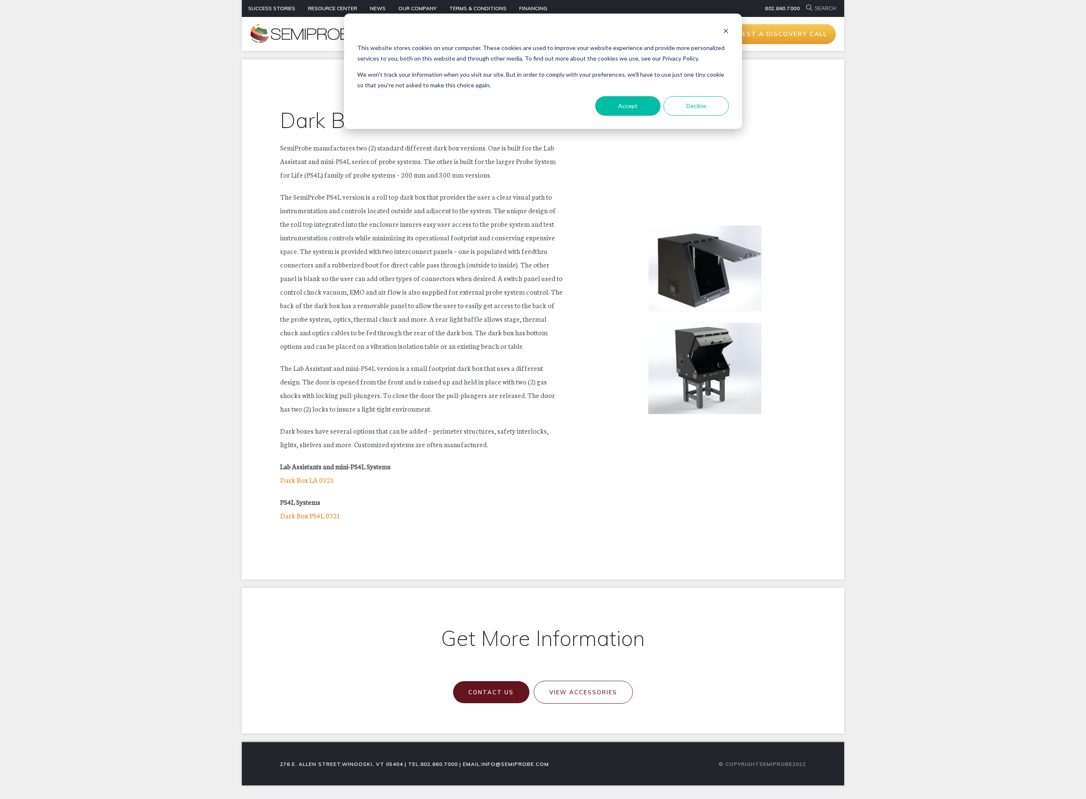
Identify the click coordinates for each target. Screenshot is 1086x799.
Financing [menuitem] (533, 8)
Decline (696, 105)
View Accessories (583, 692)
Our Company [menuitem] (417, 8)
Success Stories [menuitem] (271, 8)
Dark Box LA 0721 (307, 479)
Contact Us (491, 692)
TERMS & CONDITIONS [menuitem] (478, 8)
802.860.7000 (782, 8)
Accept (628, 105)
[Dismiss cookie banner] (726, 32)
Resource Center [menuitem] (332, 8)
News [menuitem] (378, 8)
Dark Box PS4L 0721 (310, 515)
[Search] (810, 8)
